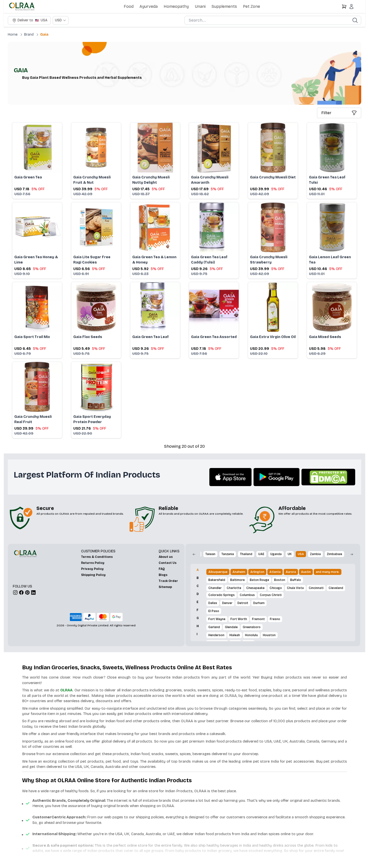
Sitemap (165, 587)
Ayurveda (149, 6)
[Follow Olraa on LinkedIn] (33, 592)
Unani (200, 6)
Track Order (168, 581)
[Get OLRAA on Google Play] (276, 477)
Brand (29, 34)
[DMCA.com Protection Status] (328, 477)
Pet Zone (251, 6)
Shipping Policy (93, 575)
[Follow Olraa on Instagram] (15, 592)
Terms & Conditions (97, 557)
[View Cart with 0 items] (344, 6)
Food (129, 6)
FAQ (162, 569)
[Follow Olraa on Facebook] (21, 592)
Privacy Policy (92, 569)
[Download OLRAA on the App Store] (230, 477)
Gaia (44, 34)
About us (166, 557)
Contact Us (167, 563)
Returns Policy (92, 563)
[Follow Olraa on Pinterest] (27, 592)
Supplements (224, 6)
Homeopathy (176, 6)
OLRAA (66, 690)
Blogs (163, 575)
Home (13, 34)
